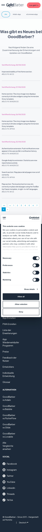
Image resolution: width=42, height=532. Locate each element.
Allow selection (21, 304)
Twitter (10, 475)
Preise (6, 351)
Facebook (12, 463)
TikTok (10, 500)
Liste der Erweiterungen (10, 332)
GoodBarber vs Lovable (9, 435)
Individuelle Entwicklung (9, 374)
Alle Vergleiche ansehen (8, 445)
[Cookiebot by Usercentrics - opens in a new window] (29, 218)
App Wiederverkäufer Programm (11, 342)
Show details (29, 289)
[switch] (36, 265)
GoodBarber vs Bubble (9, 407)
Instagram (12, 469)
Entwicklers (8, 366)
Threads (11, 494)
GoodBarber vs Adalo (9, 398)
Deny (21, 312)
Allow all (21, 297)
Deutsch (22, 522)
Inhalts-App (17, 14)
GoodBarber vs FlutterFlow (9, 417)
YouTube (11, 482)
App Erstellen (9, 318)
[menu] (3, 5)
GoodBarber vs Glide (9, 426)
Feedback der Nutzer (9, 359)
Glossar (6, 382)
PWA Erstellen (9, 324)
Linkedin (11, 488)
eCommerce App (32, 14)
